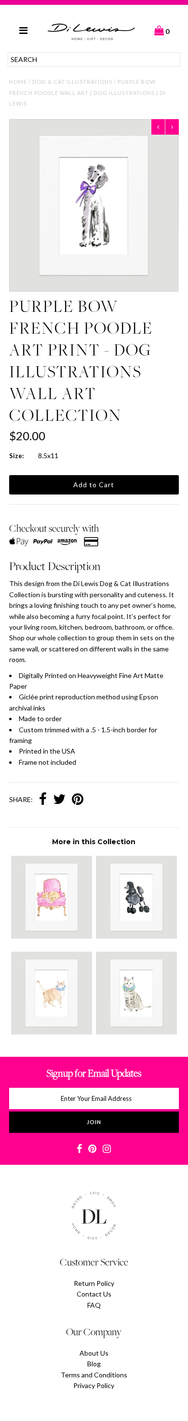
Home (18, 81)
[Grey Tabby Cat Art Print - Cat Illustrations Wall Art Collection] (136, 1032)
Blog (94, 1363)
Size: (16, 456)
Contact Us (94, 1294)
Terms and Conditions (94, 1375)
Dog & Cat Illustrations (72, 81)
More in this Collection (93, 841)
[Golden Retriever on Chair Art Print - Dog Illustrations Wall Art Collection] (51, 936)
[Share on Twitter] (59, 800)
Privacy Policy (93, 1385)
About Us (94, 1353)
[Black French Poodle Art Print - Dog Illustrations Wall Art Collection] (136, 936)
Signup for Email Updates (93, 1073)
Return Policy (94, 1283)
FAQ (94, 1305)
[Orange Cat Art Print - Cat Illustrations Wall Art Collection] (51, 1032)
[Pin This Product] (77, 800)
